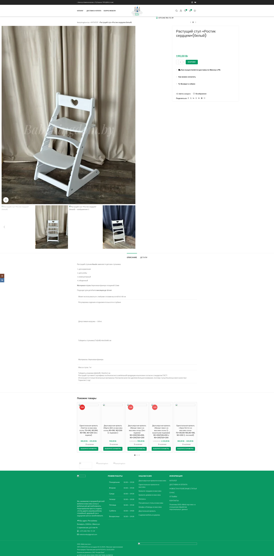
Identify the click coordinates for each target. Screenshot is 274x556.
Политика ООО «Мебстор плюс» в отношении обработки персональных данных (182, 506)
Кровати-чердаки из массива (150, 491)
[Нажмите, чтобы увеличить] (6, 200)
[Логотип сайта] (137, 10)
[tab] (132, 256)
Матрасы (142, 499)
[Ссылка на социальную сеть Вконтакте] (195, 2)
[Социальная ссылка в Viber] (204, 98)
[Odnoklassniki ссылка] (196, 98)
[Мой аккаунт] (181, 11)
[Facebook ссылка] (188, 98)
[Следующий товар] (195, 22)
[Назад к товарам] (193, 22)
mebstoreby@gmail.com (88, 534)
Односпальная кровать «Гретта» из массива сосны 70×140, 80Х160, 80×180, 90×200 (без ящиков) (88, 430)
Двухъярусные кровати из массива (152, 481)
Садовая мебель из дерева (149, 515)
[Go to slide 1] (134, 455)
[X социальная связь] (190, 98)
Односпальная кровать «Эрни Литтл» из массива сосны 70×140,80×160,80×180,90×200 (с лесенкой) (185, 430)
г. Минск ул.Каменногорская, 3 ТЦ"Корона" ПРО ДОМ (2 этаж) (95, 2)
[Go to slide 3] (139, 455)
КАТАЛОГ (94, 22)
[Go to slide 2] (137, 455)
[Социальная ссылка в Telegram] (201, 98)
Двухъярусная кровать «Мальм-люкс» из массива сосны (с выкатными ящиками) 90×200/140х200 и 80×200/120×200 (161, 431)
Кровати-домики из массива (150, 495)
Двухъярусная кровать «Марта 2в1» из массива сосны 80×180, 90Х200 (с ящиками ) (112, 429)
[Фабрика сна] (85, 465)
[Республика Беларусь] (102, 465)
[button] (4, 227)
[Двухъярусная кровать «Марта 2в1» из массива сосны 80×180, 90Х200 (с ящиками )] (113, 414)
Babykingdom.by (83, 22)
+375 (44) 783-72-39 (87, 531)
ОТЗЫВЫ (173, 496)
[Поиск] (176, 11)
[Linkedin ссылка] (193, 98)
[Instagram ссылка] (192, 2)
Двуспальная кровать (147, 511)
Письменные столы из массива (151, 503)
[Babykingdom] (119, 465)
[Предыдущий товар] (190, 22)
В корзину (192, 62)
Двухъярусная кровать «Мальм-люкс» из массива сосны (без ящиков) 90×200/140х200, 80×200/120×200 (137, 431)
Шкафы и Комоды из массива (150, 507)
